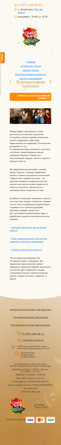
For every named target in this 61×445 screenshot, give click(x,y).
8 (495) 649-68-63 (30, 5)
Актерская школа (30, 66)
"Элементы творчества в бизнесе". (26, 250)
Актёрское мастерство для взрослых (30, 309)
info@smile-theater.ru (33, 340)
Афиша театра (30, 70)
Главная (30, 61)
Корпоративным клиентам (30, 74)
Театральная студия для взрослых (30, 325)
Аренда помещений (30, 78)
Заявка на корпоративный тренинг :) (33, 96)
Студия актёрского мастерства (30, 317)
